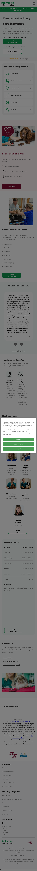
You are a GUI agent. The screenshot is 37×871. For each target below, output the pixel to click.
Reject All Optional (18, 444)
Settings (18, 439)
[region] (18, 435)
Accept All (18, 449)
